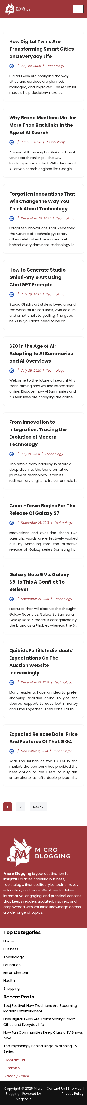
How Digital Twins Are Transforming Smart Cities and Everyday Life (41, 49)
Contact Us (56, 1088)
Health (9, 980)
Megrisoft (23, 1099)
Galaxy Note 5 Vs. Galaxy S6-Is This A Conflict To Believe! (39, 582)
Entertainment (16, 972)
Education (12, 964)
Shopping (11, 988)
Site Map (75, 1088)
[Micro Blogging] (17, 9)
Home (8, 941)
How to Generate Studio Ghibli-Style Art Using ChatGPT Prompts (37, 277)
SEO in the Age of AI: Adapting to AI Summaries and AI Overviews (41, 353)
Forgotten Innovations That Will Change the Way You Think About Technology (42, 201)
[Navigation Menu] (78, 9)
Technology (55, 66)
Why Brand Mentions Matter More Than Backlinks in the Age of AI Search (42, 125)
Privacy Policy (73, 1093)
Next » (38, 807)
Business (10, 949)
